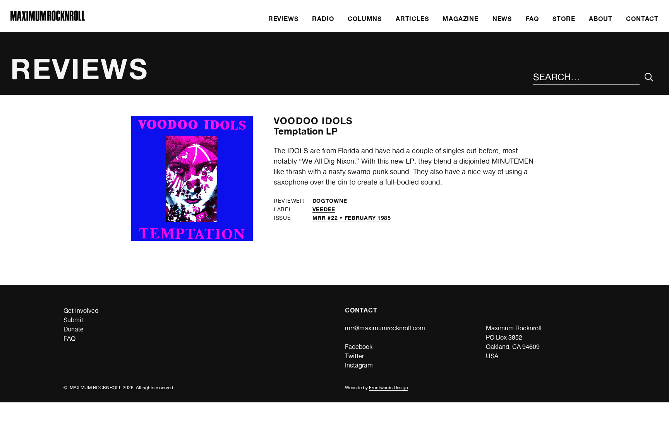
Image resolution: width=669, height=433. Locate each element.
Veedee (323, 209)
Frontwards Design (388, 387)
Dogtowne (329, 200)
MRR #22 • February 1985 (351, 217)
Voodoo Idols (313, 120)
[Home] (47, 18)
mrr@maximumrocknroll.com (385, 328)
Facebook (358, 346)
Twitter (354, 356)
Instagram (359, 365)
